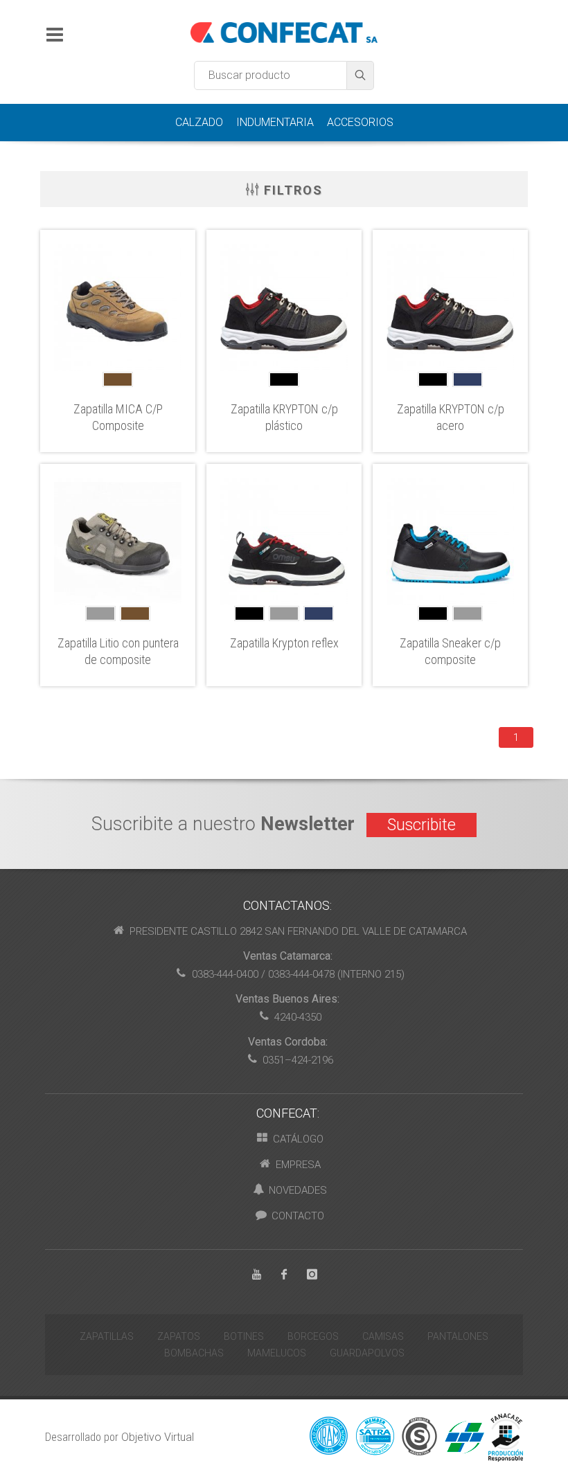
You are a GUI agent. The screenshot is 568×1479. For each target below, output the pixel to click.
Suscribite (421, 825)
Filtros (291, 190)
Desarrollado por (119, 1437)
